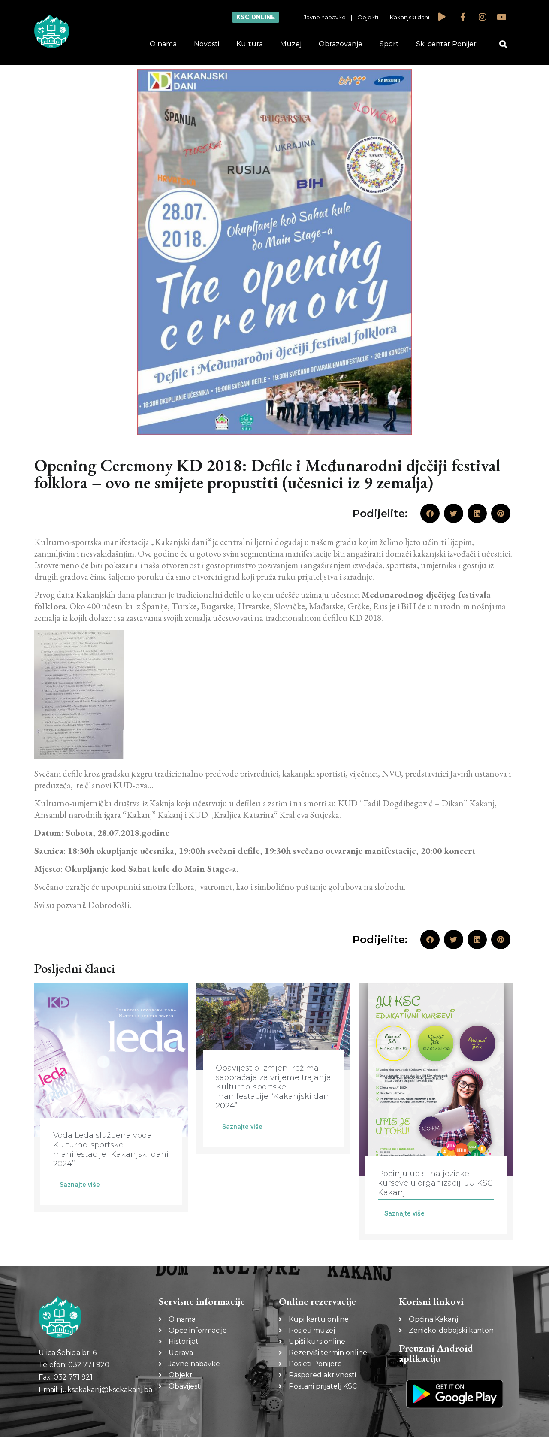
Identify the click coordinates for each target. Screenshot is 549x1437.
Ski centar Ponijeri (447, 44)
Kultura (249, 44)
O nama (163, 44)
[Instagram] (482, 17)
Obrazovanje (340, 44)
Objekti (368, 17)
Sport (389, 44)
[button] (503, 44)
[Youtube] (501, 17)
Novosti (206, 44)
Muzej (291, 44)
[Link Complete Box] (111, 1097)
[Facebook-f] (463, 17)
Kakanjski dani (409, 17)
